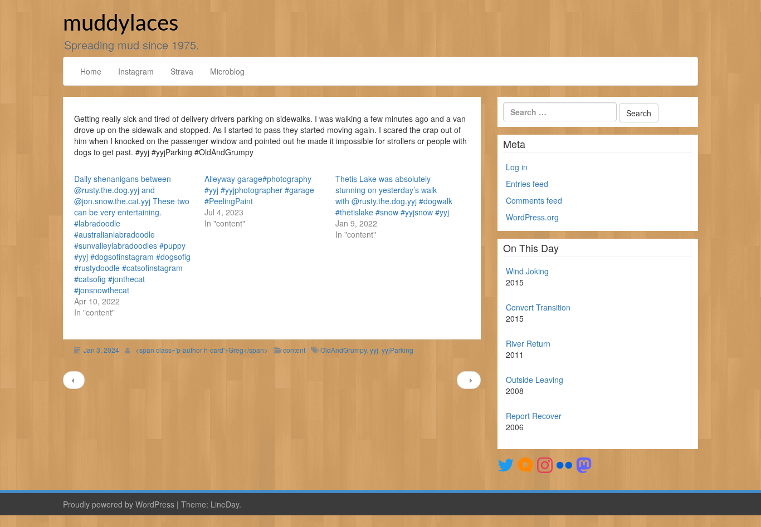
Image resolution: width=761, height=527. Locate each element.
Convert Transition (538, 307)
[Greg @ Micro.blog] (525, 464)
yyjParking (397, 349)
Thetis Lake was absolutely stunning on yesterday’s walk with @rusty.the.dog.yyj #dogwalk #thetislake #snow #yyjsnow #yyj (393, 195)
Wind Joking (527, 271)
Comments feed (534, 200)
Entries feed (527, 183)
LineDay (225, 504)
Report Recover (534, 415)
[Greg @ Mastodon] (584, 464)
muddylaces (120, 24)
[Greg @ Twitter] (506, 464)
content (294, 349)
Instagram (136, 71)
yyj (374, 349)
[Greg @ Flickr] (564, 464)
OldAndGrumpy (343, 349)
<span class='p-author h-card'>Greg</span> (201, 349)
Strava (181, 71)
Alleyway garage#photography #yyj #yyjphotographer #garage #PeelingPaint (259, 189)
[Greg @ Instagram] (545, 464)
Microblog (227, 71)
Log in (517, 167)
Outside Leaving (534, 379)
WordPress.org (532, 217)
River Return (528, 343)
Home (90, 71)
